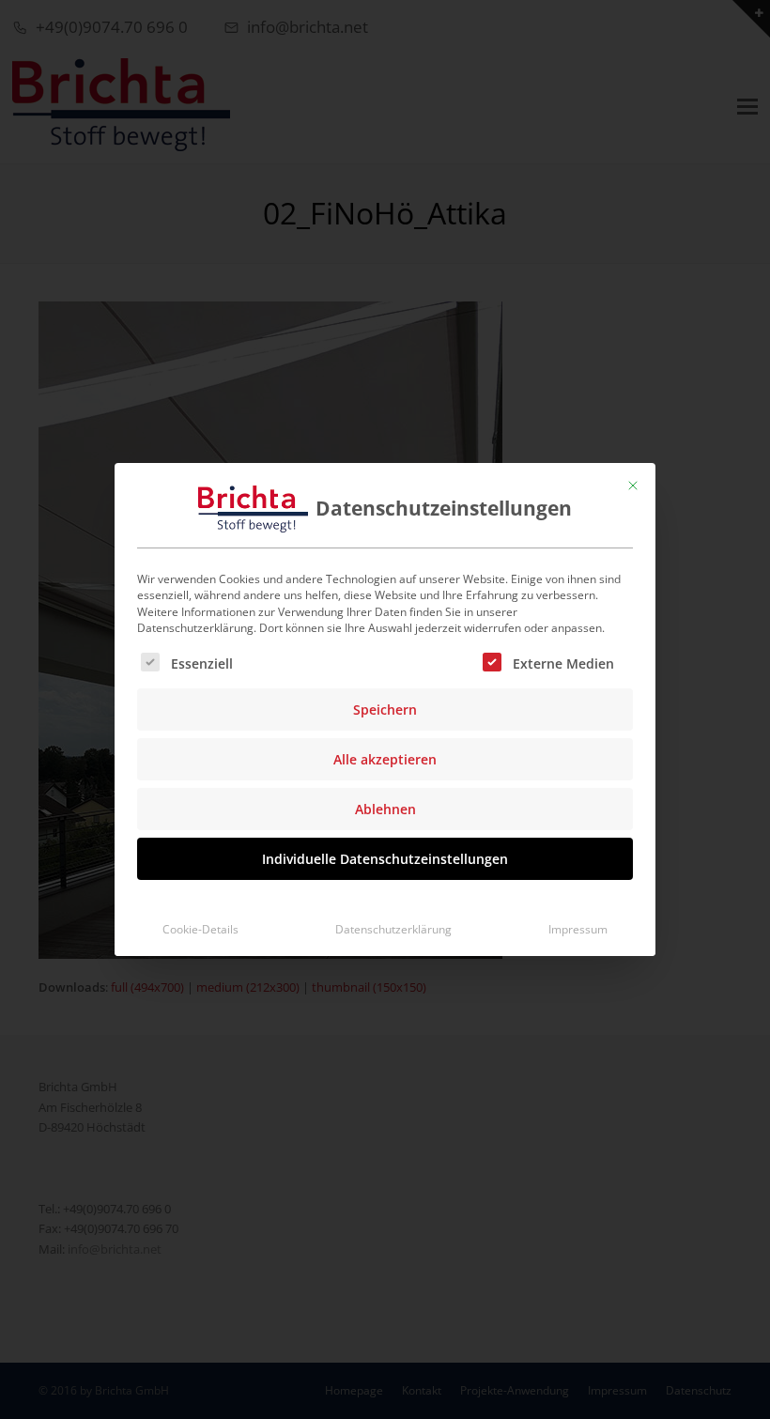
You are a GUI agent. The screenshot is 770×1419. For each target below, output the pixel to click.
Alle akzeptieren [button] (385, 759)
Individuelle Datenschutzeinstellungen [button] (385, 859)
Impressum (578, 929)
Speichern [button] (385, 709)
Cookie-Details (200, 929)
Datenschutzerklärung (393, 929)
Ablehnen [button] (385, 809)
